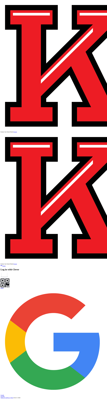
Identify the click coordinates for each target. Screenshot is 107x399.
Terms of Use (4, 397)
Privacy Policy (10, 397)
